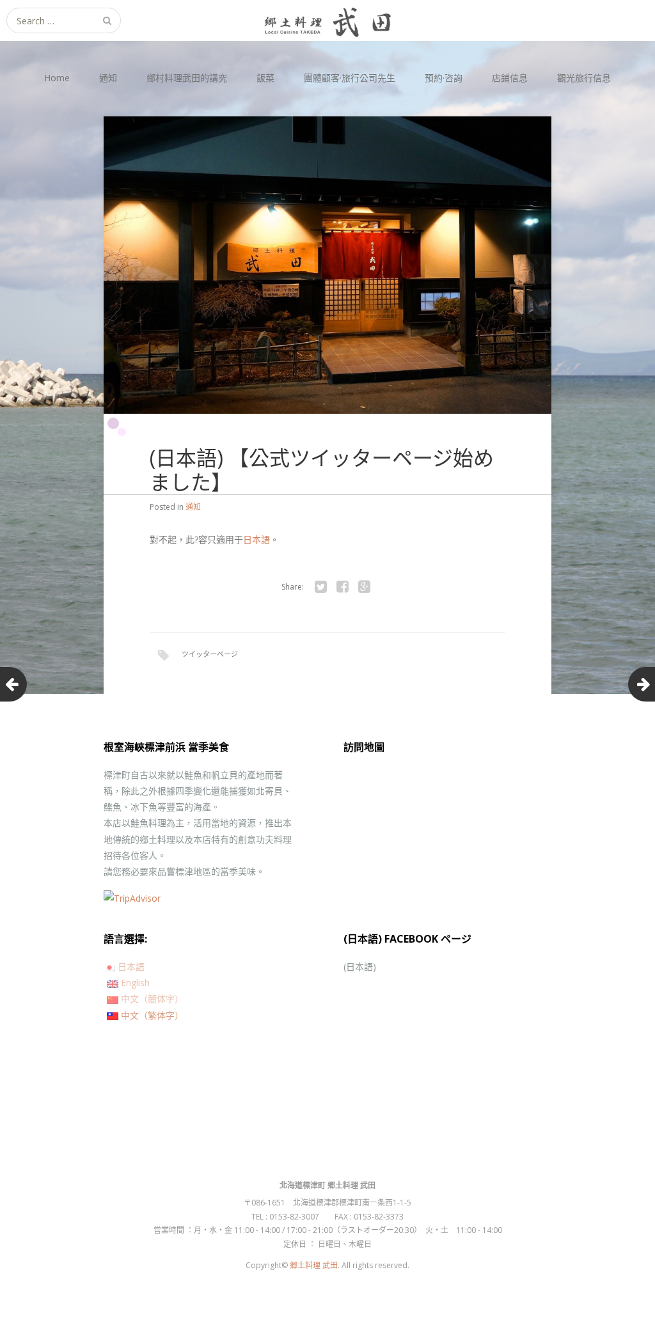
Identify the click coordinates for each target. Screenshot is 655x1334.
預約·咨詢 (443, 78)
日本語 (256, 539)
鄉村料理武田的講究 (186, 78)
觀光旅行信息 (584, 78)
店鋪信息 (510, 78)
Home (57, 78)
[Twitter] (320, 587)
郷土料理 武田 (314, 1265)
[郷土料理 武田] (327, 20)
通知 (108, 78)
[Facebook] (342, 587)
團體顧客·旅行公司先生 (349, 78)
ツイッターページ (210, 654)
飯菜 (265, 78)
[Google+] (364, 587)
